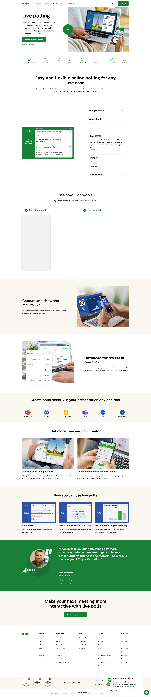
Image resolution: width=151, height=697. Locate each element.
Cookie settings (130, 686)
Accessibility (125, 662)
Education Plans (83, 645)
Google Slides (60, 645)
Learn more (92, 150)
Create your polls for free (34, 39)
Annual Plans (82, 641)
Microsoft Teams (61, 648)
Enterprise (72, 3)
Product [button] (38, 3)
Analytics (41, 655)
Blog (99, 648)
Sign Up (123, 3)
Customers (124, 648)
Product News (102, 659)
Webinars (100, 645)
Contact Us (124, 638)
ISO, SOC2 (124, 655)
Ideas (40, 648)
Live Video (59, 655)
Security (123, 652)
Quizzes (41, 652)
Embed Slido (60, 659)
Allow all (130, 690)
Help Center (101, 638)
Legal (123, 659)
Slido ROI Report (103, 666)
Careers (123, 645)
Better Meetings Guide (105, 655)
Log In (113, 3)
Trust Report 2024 (103, 662)
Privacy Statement (100, 684)
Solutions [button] (47, 3)
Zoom (58, 652)
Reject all (114, 690)
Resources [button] (63, 3)
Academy (100, 641)
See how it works (28, 45)
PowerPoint (59, 638)
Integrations (42, 659)
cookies (120, 682)
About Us (124, 641)
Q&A (40, 641)
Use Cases (101, 652)
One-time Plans (83, 638)
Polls (40, 645)
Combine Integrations (62, 662)
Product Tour (42, 638)
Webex (58, 641)
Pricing (54, 3)
